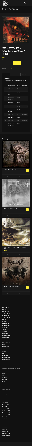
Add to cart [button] (10, 176)
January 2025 (5, 311)
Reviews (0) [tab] (24, 74)
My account (5, 379)
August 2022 (5, 327)
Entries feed (5, 355)
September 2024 (6, 313)
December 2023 (6, 315)
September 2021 (6, 337)
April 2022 (4, 331)
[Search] (24, 3)
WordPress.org (6, 359)
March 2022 (5, 333)
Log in (3, 353)
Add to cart (17, 63)
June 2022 (4, 329)
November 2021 (6, 335)
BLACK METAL (9, 68)
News (3, 381)
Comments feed (6, 357)
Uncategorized (5, 346)
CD (13, 68)
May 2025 (4, 309)
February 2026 (5, 307)
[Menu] (28, 3)
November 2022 (6, 325)
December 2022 (6, 323)
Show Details (22, 176)
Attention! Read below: (8, 8)
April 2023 (4, 321)
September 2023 (6, 317)
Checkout (4, 377)
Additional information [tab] (15, 74)
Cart (3, 375)
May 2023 (4, 319)
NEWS (4, 344)
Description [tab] (6, 74)
